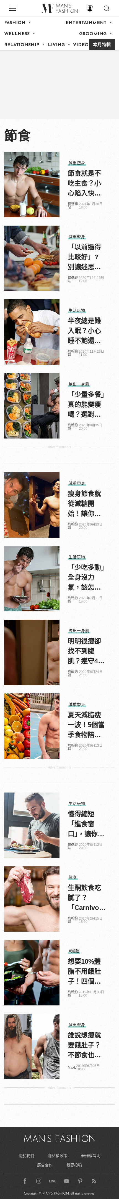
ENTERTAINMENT (86, 23)
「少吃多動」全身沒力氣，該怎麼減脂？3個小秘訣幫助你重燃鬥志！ (86, 578)
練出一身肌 (79, 384)
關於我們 (26, 1155)
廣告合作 (45, 1165)
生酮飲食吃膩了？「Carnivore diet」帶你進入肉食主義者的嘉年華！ (87, 898)
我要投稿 (74, 1165)
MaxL (72, 1067)
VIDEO (81, 45)
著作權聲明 (90, 1155)
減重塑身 (77, 163)
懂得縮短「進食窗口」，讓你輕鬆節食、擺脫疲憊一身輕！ (86, 824)
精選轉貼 (73, 205)
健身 (73, 877)
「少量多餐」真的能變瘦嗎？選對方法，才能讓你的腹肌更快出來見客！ (86, 405)
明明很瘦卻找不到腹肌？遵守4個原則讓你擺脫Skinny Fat (86, 651)
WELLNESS (17, 34)
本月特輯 (102, 45)
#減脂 (74, 951)
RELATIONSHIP (21, 45)
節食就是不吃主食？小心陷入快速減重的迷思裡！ (84, 184)
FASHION (14, 23)
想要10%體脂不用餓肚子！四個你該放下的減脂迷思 (84, 972)
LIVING (56, 45)
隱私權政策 (57, 1155)
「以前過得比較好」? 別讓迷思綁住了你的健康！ (84, 257)
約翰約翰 (73, 353)
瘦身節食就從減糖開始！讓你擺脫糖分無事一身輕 (84, 504)
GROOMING (93, 34)
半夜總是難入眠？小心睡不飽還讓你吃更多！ (84, 331)
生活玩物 (77, 310)
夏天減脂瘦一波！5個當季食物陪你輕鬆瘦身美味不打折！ (86, 725)
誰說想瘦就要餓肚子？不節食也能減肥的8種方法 (86, 1045)
